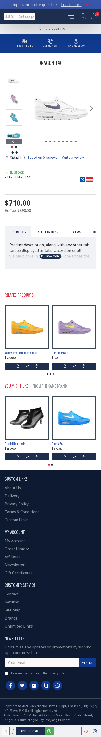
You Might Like (16, 386)
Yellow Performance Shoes (21, 353)
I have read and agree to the (38, 673)
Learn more (71, 4)
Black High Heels (15, 443)
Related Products (19, 295)
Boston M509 (60, 353)
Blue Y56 (57, 443)
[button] (30, 108)
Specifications (48, 231)
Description (17, 231)
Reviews (75, 231)
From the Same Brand (50, 386)
